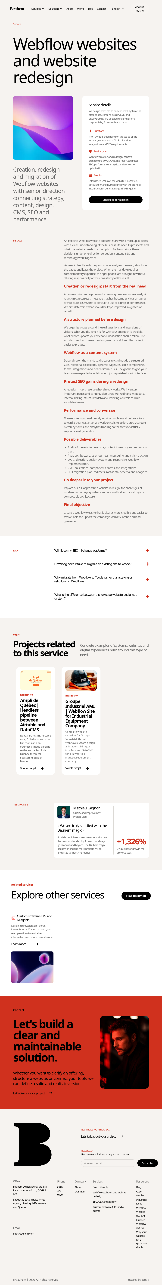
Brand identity (100, 1187)
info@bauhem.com (23, 1233)
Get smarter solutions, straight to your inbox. (105, 1154)
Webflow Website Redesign (141, 1211)
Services (36, 8)
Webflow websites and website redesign (109, 1194)
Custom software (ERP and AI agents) (34, 918)
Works (80, 8)
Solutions (53, 8)
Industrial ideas (141, 1201)
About (69, 8)
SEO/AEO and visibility (104, 1201)
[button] (139, 8)
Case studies (140, 1193)
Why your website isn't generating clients (142, 1239)
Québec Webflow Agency (141, 1223)
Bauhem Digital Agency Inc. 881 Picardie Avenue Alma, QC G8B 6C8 (30, 1190)
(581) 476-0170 (59, 1190)
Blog (90, 8)
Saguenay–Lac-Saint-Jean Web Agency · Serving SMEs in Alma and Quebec (29, 1203)
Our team (80, 1191)
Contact (101, 8)
